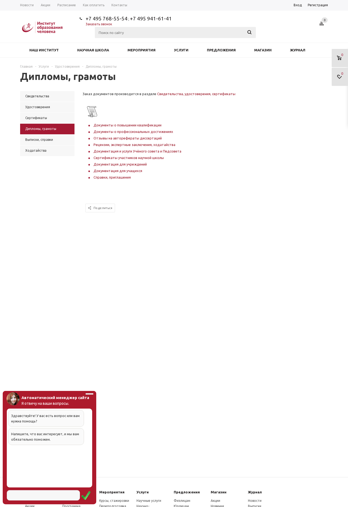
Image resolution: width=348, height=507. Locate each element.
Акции (215, 500)
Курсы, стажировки (114, 500)
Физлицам (182, 500)
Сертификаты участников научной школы (129, 158)
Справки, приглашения (112, 177)
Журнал (297, 50)
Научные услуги (148, 500)
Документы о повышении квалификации (127, 125)
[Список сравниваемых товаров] (322, 25)
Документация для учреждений (120, 164)
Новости (255, 500)
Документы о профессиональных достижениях (133, 131)
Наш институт (44, 50)
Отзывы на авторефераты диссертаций (128, 138)
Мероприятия (142, 50)
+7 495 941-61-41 (151, 18)
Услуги (181, 50)
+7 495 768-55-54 (107, 18)
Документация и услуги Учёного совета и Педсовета (137, 151)
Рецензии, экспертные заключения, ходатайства (134, 145)
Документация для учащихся (118, 171)
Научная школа (93, 50)
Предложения (221, 50)
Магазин (263, 50)
